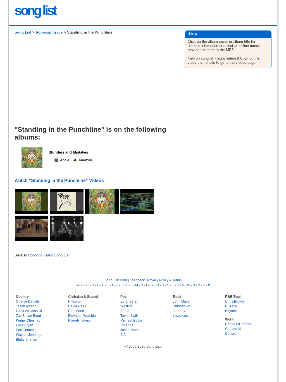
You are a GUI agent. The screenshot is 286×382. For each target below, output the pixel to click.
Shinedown (181, 306)
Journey (179, 311)
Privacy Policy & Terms (164, 280)
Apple (64, 160)
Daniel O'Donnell (238, 324)
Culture (230, 333)
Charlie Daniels (28, 301)
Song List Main (115, 280)
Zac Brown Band (28, 315)
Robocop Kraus (49, 32)
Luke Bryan (24, 325)
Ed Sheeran (129, 301)
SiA (123, 334)
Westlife (126, 306)
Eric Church (25, 330)
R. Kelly (231, 306)
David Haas (77, 306)
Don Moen (76, 311)
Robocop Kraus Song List (49, 255)
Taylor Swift (129, 315)
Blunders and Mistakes (68, 152)
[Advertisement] (94, 82)
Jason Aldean (26, 306)
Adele (124, 311)
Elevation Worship (82, 315)
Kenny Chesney (28, 320)
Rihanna (127, 325)
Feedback (137, 280)
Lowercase (181, 315)
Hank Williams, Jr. (29, 311)
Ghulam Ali (233, 329)
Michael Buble (131, 320)
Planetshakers (79, 320)
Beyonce (232, 311)
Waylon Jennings (29, 334)
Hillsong (74, 301)
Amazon (85, 160)
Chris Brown (234, 301)
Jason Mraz (129, 330)
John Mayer (182, 301)
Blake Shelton (26, 339)
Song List (23, 32)
